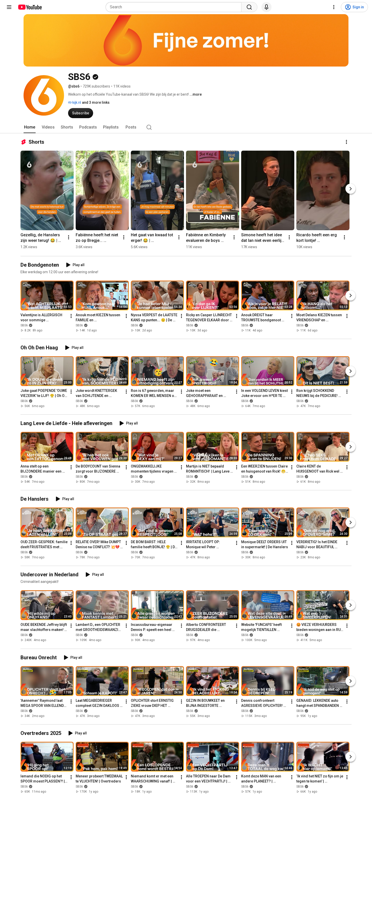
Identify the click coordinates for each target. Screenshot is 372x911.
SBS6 (24, 325)
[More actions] (346, 142)
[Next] (350, 189)
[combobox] (175, 7)
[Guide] (9, 7)
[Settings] (334, 7)
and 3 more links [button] (96, 102)
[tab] (30, 127)
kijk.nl (76, 102)
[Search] (249, 7)
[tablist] (186, 127)
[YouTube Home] (29, 7)
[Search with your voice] (266, 7)
